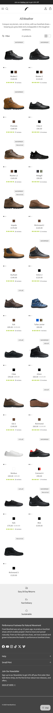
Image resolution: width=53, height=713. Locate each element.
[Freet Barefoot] (26, 9)
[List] (49, 35)
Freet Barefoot (11, 705)
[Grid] (45, 35)
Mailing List (24, 2)
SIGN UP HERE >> (9, 685)
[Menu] (2, 8)
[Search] (8, 8)
